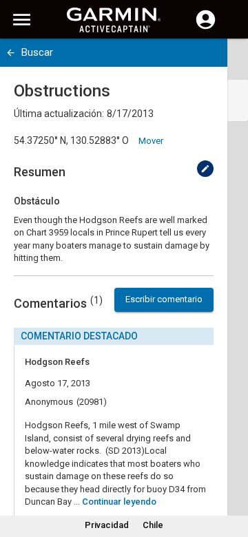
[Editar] (205, 168)
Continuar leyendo (119, 501)
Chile (153, 525)
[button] (230, 474)
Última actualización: (59, 113)
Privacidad (107, 525)
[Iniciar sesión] (205, 27)
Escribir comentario (164, 299)
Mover (150, 141)
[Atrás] (10, 53)
